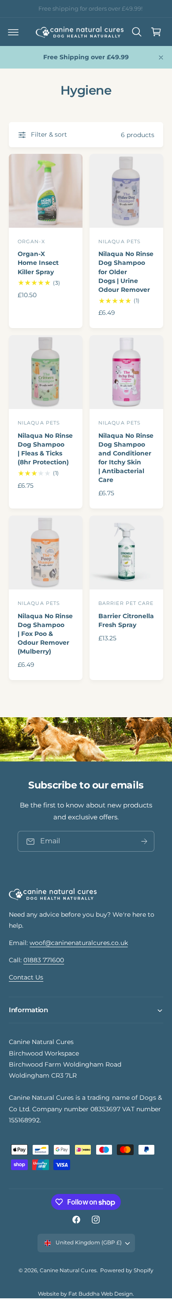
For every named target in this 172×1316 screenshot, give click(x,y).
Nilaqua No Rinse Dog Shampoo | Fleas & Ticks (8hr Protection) (45, 449)
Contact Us (26, 977)
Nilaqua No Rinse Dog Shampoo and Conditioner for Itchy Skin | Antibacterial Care (125, 458)
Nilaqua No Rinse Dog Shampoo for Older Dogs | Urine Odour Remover (125, 272)
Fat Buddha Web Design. (101, 1293)
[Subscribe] (144, 841)
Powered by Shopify (126, 1270)
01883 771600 (43, 960)
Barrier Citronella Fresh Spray (126, 620)
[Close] (161, 57)
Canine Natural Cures (68, 1270)
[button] (13, 32)
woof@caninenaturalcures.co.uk (78, 943)
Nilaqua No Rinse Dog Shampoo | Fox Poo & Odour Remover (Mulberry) (45, 634)
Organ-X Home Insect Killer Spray (38, 262)
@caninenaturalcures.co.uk (106, 8)
